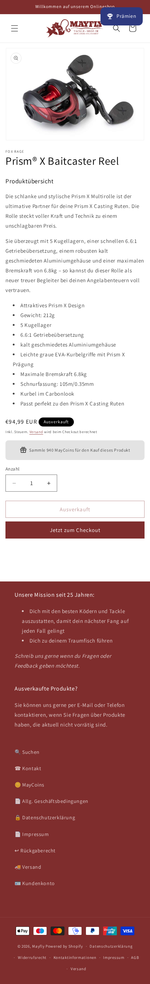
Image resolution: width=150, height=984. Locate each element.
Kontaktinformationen (75, 957)
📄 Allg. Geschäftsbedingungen (51, 801)
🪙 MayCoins (29, 784)
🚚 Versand (28, 867)
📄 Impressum (32, 834)
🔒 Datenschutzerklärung (45, 817)
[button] (15, 28)
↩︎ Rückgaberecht (35, 850)
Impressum (113, 957)
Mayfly (39, 946)
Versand (36, 431)
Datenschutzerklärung (111, 946)
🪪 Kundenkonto (35, 883)
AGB (135, 957)
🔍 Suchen (27, 752)
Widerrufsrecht (32, 957)
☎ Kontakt (28, 768)
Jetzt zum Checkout (75, 530)
